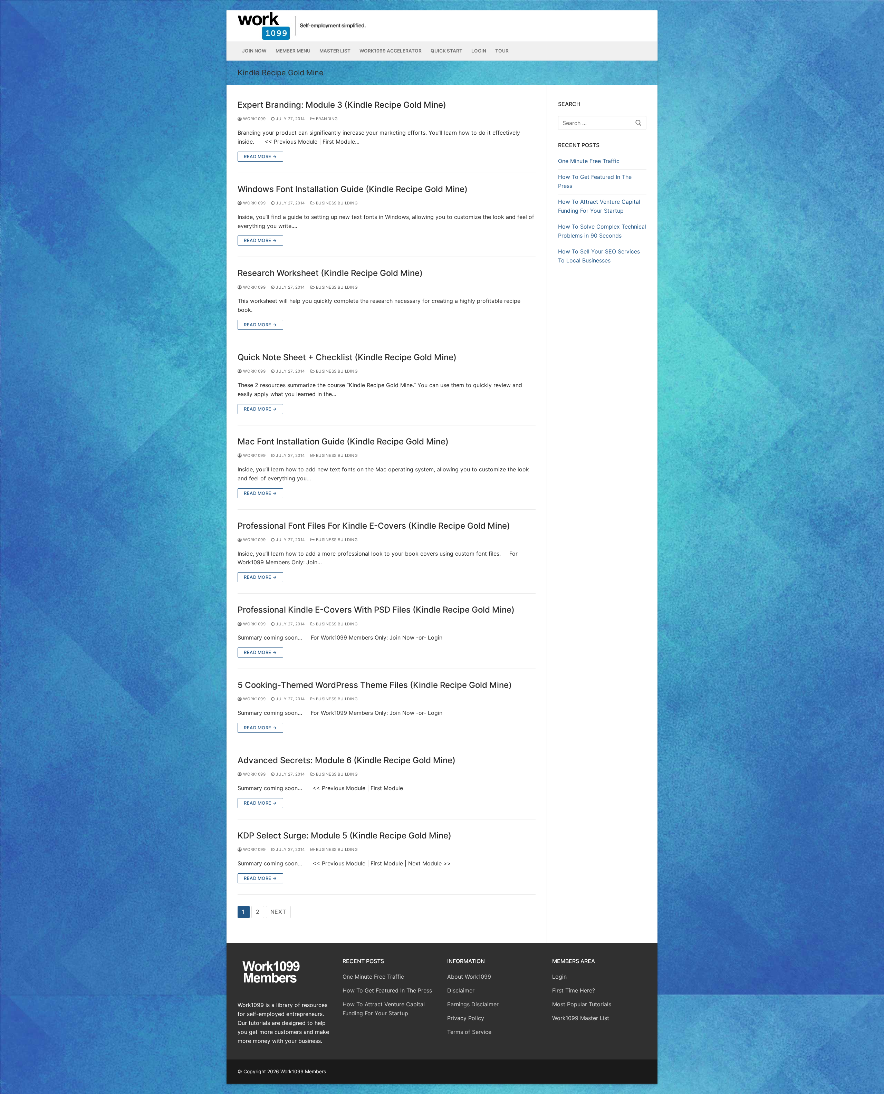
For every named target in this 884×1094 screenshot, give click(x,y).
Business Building (336, 203)
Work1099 (254, 118)
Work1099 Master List (580, 1018)
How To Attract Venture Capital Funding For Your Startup (599, 206)
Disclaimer (460, 990)
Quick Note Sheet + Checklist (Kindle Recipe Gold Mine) (347, 357)
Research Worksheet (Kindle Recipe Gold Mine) (330, 273)
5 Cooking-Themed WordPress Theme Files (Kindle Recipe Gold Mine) (375, 685)
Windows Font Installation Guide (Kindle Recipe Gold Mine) (353, 189)
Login (559, 976)
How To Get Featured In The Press (595, 181)
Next (278, 911)
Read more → (260, 156)
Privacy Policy (465, 1018)
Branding (326, 118)
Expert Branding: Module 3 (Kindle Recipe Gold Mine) (342, 105)
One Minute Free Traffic (588, 160)
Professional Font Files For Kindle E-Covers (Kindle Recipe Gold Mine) (374, 526)
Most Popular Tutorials (581, 1004)
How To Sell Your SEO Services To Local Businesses (599, 256)
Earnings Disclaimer (473, 1004)
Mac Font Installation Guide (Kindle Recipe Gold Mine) (343, 441)
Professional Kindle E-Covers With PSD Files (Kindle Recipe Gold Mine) (376, 610)
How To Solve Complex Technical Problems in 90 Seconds (602, 231)
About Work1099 (469, 976)
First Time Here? (573, 990)
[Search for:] (602, 123)
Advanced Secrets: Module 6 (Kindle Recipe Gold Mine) (346, 760)
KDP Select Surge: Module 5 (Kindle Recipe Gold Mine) (344, 836)
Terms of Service (469, 1031)
